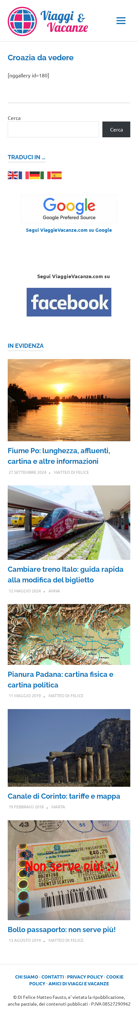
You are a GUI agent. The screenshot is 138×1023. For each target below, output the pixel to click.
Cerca (14, 117)
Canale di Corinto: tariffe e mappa (64, 796)
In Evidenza (26, 345)
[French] (24, 174)
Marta (58, 806)
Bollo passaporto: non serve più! (62, 929)
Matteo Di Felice (71, 472)
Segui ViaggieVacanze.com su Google (69, 230)
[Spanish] (56, 174)
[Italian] (45, 174)
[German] (35, 174)
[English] (13, 174)
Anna (54, 590)
